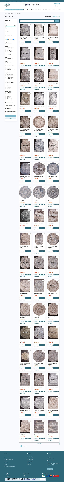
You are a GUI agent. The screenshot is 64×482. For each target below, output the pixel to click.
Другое (59, 9)
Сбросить (10, 118)
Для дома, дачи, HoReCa (11, 82)
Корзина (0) (57, 3)
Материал (44, 9)
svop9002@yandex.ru (51, 458)
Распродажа (21, 9)
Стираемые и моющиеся (11, 76)
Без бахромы (10, 58)
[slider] (5, 26)
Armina (20, 13)
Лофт (8, 97)
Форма (32, 9)
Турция (12, 13)
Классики (9, 96)
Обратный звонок (50, 469)
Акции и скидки (6, 457)
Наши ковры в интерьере (8, 459)
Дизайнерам (29, 464)
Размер (49, 9)
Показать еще (39, 443)
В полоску (9, 93)
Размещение (54, 9)
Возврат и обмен (30, 461)
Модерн (9, 62)
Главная (5, 13)
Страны (28, 9)
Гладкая (9, 87)
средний (9, 43)
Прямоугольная (10, 51)
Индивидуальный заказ (31, 457)
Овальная (9, 50)
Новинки (11, 9)
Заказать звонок (27, 5)
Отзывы (5, 461)
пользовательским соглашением (29, 479)
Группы (24, 9)
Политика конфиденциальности (9, 466)
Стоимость (40, 9)
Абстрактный (9, 92)
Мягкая (8, 88)
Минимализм (9, 98)
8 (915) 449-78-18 (27, 4)
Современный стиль (11, 65)
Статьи (5, 464)
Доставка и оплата (30, 459)
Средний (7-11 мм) (10, 69)
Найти (57, 20)
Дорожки (15, 9)
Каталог (6, 9)
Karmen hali (16, 13)
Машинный (9, 35)
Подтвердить (42, 479)
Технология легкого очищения (10, 78)
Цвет (36, 9)
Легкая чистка (10, 74)
